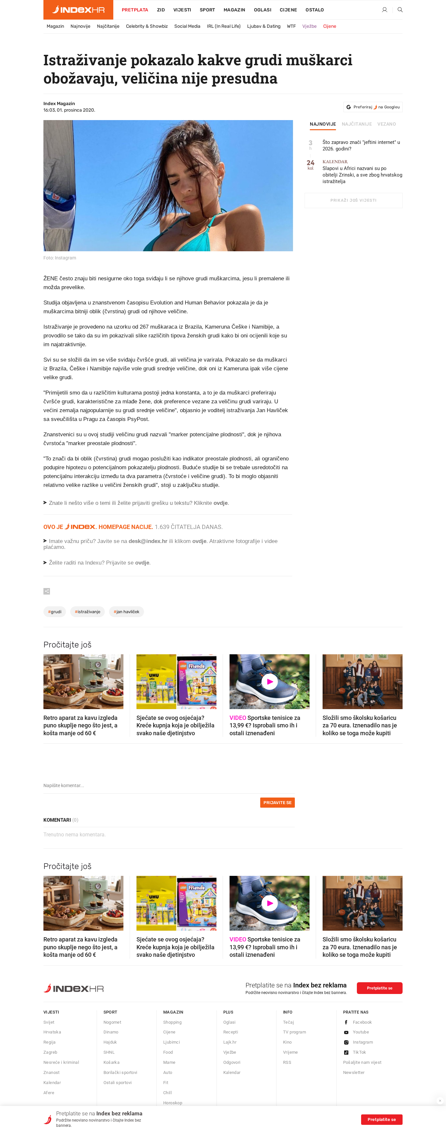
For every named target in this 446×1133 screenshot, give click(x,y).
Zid (161, 10)
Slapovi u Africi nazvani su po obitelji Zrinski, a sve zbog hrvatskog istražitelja (362, 171)
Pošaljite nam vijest (362, 1062)
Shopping (172, 1022)
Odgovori (232, 1062)
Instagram (363, 1042)
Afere (48, 1092)
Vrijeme (290, 1052)
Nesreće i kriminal (61, 1062)
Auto (167, 1072)
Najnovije (80, 26)
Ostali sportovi (118, 1082)
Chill (167, 1092)
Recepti (230, 1032)
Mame (169, 1062)
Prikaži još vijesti (353, 200)
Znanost (51, 1072)
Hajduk (110, 1042)
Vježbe (309, 26)
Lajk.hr (230, 1042)
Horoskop (172, 1102)
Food (168, 1052)
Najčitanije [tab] (357, 124)
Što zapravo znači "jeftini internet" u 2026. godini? (361, 145)
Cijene (288, 10)
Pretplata (135, 10)
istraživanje (87, 611)
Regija (49, 1042)
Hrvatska (52, 1032)
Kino (287, 1042)
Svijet (48, 1022)
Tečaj (288, 1022)
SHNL (109, 1052)
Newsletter (354, 1072)
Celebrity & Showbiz (147, 26)
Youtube (361, 1032)
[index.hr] (78, 10)
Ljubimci (171, 1042)
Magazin (55, 26)
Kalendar (52, 1082)
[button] (51, 680)
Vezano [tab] (386, 124)
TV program (294, 1032)
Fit (165, 1082)
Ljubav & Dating (263, 26)
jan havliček (126, 611)
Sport (207, 10)
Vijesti (182, 10)
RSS (287, 1062)
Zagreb (50, 1052)
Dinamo (111, 1032)
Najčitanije (108, 26)
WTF (291, 26)
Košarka (112, 1062)
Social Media (187, 26)
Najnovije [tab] (323, 124)
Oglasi (262, 10)
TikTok (359, 1052)
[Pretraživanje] (398, 10)
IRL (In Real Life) (224, 26)
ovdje (199, 541)
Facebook (362, 1022)
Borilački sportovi (120, 1072)
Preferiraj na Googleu (377, 107)
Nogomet (112, 1022)
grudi (54, 611)
